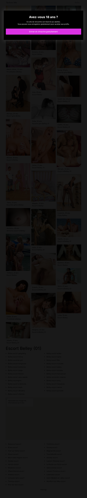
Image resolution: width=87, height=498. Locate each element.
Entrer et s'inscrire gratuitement (43, 31)
